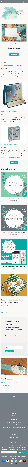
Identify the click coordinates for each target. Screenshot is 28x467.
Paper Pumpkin (5, 385)
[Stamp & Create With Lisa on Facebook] (11, 437)
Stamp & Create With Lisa (16, 456)
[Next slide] (18, 43)
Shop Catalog (14, 405)
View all (14, 162)
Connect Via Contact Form (14, 430)
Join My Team (14, 409)
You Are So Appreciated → (10, 111)
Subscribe (9, 351)
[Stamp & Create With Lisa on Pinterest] (14, 437)
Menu (4, 2)
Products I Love (14, 413)
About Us (14, 401)
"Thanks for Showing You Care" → (12, 66)
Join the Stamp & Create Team (9, 382)
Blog (14, 411)
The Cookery (4, 309)
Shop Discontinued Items (14, 407)
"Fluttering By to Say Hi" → (10, 145)
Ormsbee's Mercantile (7, 306)
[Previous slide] (9, 43)
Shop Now (14, 54)
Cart (26, 2)
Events (14, 403)
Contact (14, 415)
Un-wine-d (4, 312)
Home (14, 399)
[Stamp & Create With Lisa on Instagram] (17, 437)
